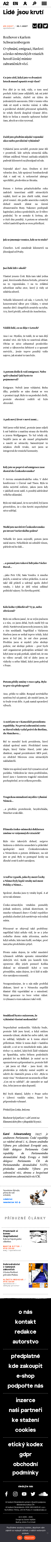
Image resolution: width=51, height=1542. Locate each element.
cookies (25, 1430)
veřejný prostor (11, 1286)
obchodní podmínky (25, 1468)
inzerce (25, 1400)
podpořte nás (25, 1386)
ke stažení (25, 1420)
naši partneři (25, 1410)
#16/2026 (9, 1248)
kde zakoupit (25, 1366)
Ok (19, 1538)
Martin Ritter (11, 1246)
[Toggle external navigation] (44, 3)
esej (5, 1250)
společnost (9, 28)
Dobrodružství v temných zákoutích (11, 1267)
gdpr (25, 1454)
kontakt (25, 1322)
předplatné (25, 1356)
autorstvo (26, 1341)
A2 (6, 3)
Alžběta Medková (13, 1280)
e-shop (25, 1376)
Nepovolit (29, 1538)
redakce (25, 1332)
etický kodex (25, 1444)
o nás (25, 1312)
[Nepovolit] (47, 1533)
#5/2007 (8, 26)
